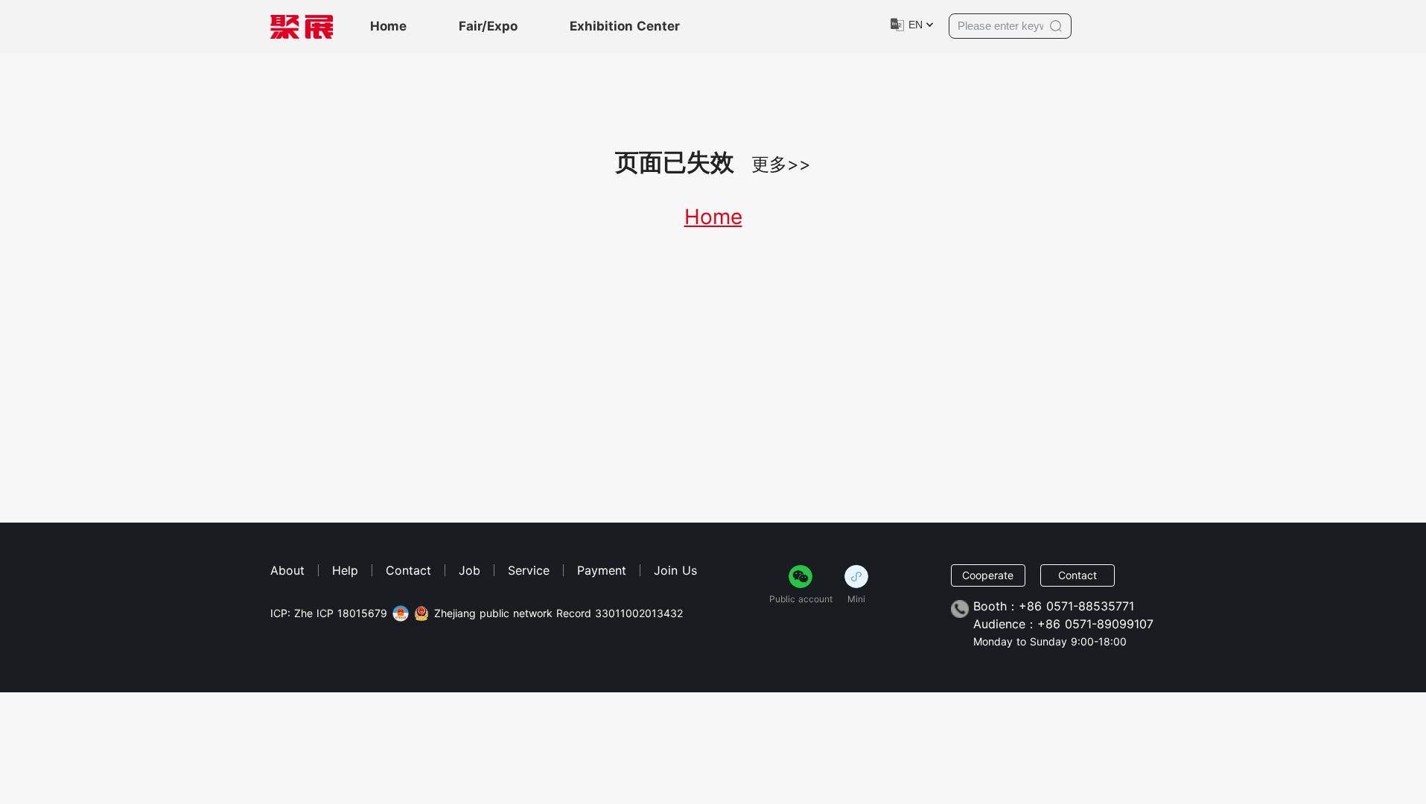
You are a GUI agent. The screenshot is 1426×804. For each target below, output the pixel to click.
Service (529, 570)
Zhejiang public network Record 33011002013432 (558, 613)
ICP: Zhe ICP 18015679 (328, 613)
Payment (601, 570)
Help (345, 570)
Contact (408, 570)
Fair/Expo (488, 26)
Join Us (675, 570)
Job (469, 570)
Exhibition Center (625, 26)
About (287, 570)
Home (388, 26)
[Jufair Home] (301, 27)
